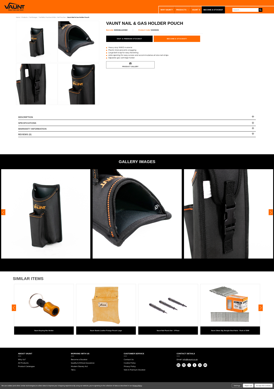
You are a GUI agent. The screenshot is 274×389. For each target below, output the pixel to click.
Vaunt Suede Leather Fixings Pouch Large (106, 330)
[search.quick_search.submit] (260, 10)
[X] (189, 365)
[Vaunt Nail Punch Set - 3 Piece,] (168, 305)
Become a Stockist (213, 10)
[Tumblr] (194, 365)
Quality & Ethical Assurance (82, 363)
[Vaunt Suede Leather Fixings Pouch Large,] (106, 305)
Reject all (248, 385)
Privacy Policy (130, 366)
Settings (237, 385)
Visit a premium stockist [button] (129, 39)
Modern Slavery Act (79, 366)
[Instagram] (184, 365)
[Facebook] (178, 365)
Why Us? (22, 360)
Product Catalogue (26, 366)
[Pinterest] (200, 365)
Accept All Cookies (263, 385)
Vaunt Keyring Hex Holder (44, 330)
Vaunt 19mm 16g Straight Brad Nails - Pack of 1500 (230, 330)
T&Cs (73, 370)
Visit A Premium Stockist (134, 370)
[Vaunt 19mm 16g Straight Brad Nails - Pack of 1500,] (230, 305)
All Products (23, 363)
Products (181, 10)
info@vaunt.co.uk (190, 360)
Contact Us (129, 360)
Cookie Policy (130, 363)
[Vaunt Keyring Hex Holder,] (44, 305)
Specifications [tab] (27, 123)
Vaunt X (196, 10)
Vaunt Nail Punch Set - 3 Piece (168, 330)
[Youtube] (205, 365)
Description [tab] (25, 117)
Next (271, 212)
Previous (3, 212)
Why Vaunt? (166, 10)
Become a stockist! (177, 39)
